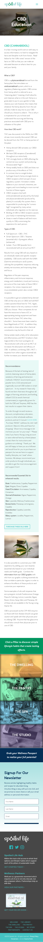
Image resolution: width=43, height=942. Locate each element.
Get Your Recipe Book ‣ (15, 910)
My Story (31, 927)
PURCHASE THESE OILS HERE (17, 527)
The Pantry (27, 925)
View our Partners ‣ (14, 887)
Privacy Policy (34, 936)
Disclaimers (14, 939)
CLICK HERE (32, 420)
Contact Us (28, 930)
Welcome (14, 922)
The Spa (9, 927)
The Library (26, 922)
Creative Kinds (28, 939)
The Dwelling (14, 925)
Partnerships (14, 930)
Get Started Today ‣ (14, 867)
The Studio (19, 927)
